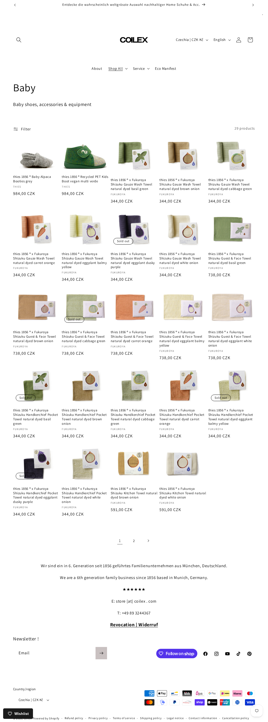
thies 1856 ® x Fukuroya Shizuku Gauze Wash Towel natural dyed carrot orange (34, 258)
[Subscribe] (101, 653)
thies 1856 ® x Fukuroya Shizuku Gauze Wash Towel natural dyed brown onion (180, 184)
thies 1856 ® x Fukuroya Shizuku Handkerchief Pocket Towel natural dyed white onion (84, 495)
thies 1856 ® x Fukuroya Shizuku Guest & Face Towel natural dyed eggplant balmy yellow (181, 339)
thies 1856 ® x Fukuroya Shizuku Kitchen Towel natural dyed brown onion (134, 493)
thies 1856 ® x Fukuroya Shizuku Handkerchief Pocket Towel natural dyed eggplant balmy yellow (230, 417)
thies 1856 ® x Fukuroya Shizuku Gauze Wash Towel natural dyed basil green (131, 184)
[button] (19, 40)
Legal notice (175, 718)
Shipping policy (151, 718)
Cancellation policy (235, 718)
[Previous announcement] (15, 5)
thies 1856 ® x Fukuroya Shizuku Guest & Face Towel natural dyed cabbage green (83, 336)
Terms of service (124, 718)
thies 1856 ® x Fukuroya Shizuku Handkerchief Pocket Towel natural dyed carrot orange (181, 417)
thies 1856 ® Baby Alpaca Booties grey (32, 179)
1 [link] (120, 540)
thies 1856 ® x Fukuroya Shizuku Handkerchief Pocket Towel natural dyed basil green (35, 417)
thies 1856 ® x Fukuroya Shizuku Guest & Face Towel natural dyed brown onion (34, 336)
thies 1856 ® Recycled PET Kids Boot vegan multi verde (85, 179)
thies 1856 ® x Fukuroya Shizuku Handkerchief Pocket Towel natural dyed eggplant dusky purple (35, 495)
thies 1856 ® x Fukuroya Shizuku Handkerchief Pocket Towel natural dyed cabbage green (133, 417)
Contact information (203, 718)
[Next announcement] (253, 5)
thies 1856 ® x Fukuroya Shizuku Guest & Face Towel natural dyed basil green (229, 258)
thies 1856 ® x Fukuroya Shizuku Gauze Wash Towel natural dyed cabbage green (230, 184)
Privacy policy (98, 718)
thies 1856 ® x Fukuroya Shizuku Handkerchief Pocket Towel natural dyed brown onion (84, 417)
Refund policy (74, 718)
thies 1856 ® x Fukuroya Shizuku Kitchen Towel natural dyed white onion (182, 493)
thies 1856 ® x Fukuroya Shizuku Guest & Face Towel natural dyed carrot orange (132, 336)
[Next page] (148, 540)
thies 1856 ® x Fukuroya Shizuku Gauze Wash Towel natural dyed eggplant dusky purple (133, 260)
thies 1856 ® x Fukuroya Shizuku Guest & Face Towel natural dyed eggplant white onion (230, 339)
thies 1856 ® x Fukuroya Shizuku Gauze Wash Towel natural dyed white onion (180, 258)
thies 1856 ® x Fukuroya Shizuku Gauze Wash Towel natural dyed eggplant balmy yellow (84, 260)
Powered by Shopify (46, 718)
